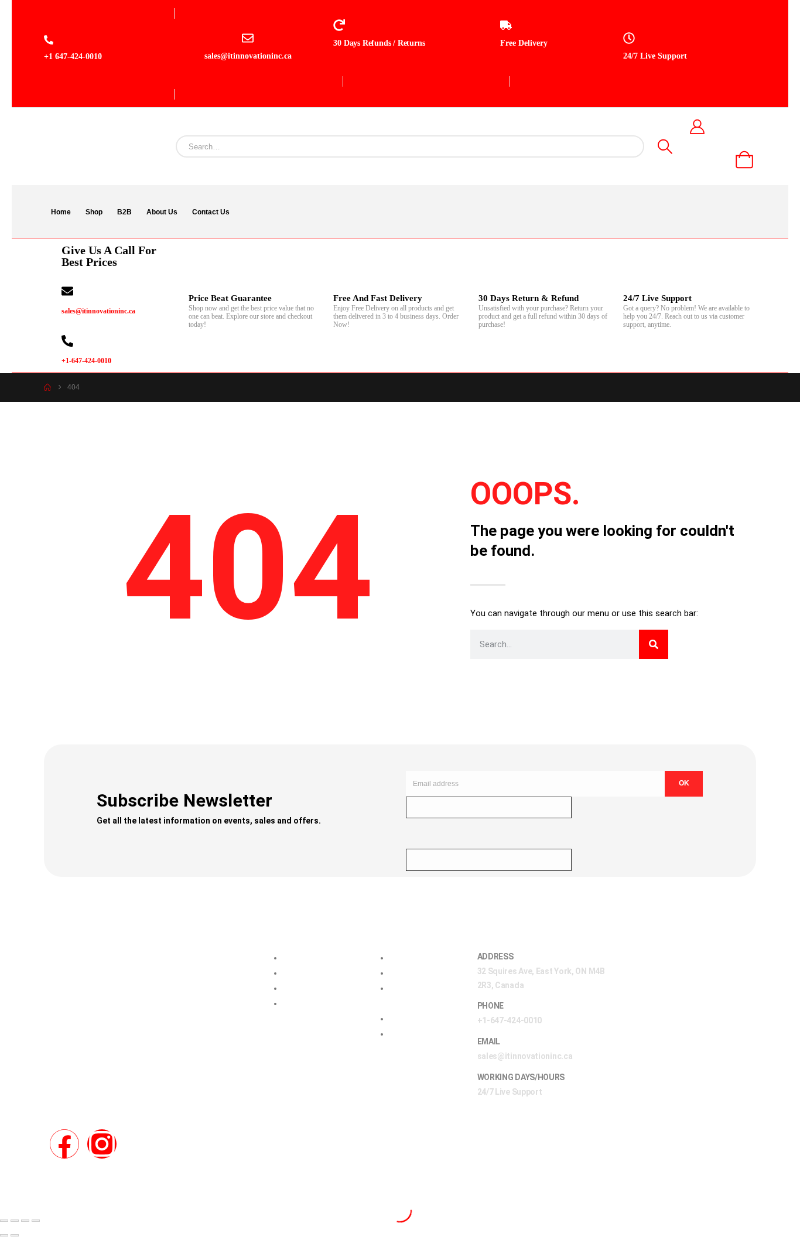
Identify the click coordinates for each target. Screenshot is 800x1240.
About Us (161, 212)
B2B (124, 212)
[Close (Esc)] (36, 1220)
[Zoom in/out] (4, 1220)
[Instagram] (102, 1144)
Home (61, 212)
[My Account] (697, 126)
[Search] (665, 146)
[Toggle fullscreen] (15, 1220)
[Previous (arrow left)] (4, 1235)
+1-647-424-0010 (86, 361)
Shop (94, 212)
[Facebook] (64, 1144)
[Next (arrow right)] (15, 1235)
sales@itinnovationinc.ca (98, 311)
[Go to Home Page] (47, 387)
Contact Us (211, 212)
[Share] (25, 1220)
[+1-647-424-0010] (67, 341)
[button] (7, 1203)
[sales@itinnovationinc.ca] (67, 291)
